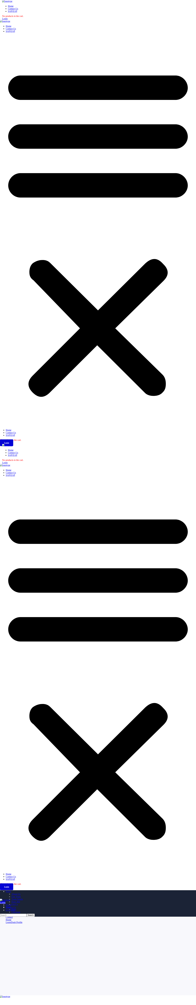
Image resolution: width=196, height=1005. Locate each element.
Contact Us (11, 28)
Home (8, 26)
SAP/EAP (10, 31)
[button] (98, 231)
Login (5, 18)
